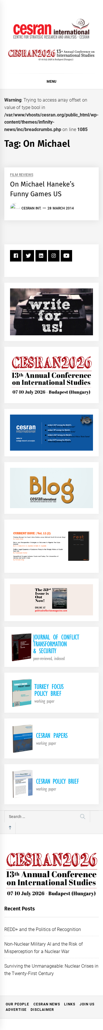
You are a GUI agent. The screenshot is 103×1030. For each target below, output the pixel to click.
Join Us (87, 1004)
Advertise (16, 1010)
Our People (17, 1004)
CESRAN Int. (31, 208)
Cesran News (46, 1004)
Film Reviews (21, 175)
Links (69, 1004)
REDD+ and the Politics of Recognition (42, 929)
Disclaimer (42, 1010)
